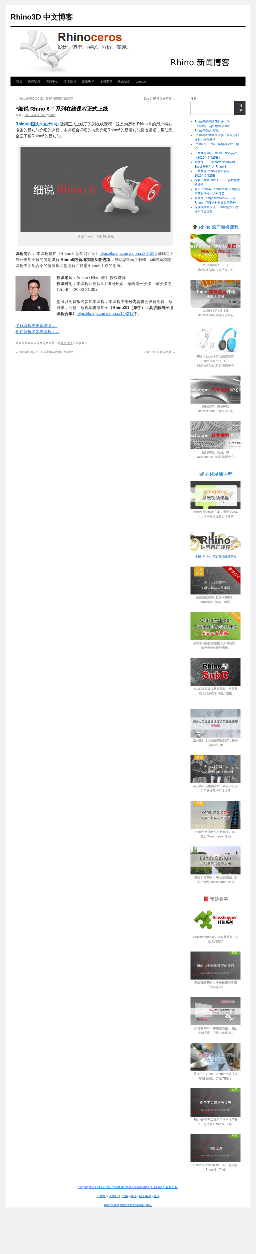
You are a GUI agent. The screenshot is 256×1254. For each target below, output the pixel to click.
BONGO (114, 1196)
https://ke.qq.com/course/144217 (105, 313)
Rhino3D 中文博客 (41, 17)
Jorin (52, 115)
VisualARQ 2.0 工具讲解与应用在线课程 (44, 98)
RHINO (101, 1196)
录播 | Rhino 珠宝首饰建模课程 (215, 556)
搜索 (193, 98)
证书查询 (106, 81)
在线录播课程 (218, 474)
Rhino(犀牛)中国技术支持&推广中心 (128, 1205)
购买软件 (34, 81)
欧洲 (133, 1196)
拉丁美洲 (145, 1196)
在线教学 (88, 81)
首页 (19, 81)
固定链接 (66, 343)
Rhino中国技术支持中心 (37, 124)
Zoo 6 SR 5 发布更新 (160, 98)
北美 (125, 1196)
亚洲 (157, 1196)
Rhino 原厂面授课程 (218, 227)
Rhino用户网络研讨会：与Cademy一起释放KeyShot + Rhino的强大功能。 (213, 126)
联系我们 (124, 81)
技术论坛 (70, 81)
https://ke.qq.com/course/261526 (128, 253)
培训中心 (52, 81)
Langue (141, 81)
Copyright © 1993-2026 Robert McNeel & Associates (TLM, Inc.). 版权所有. (128, 1187)
